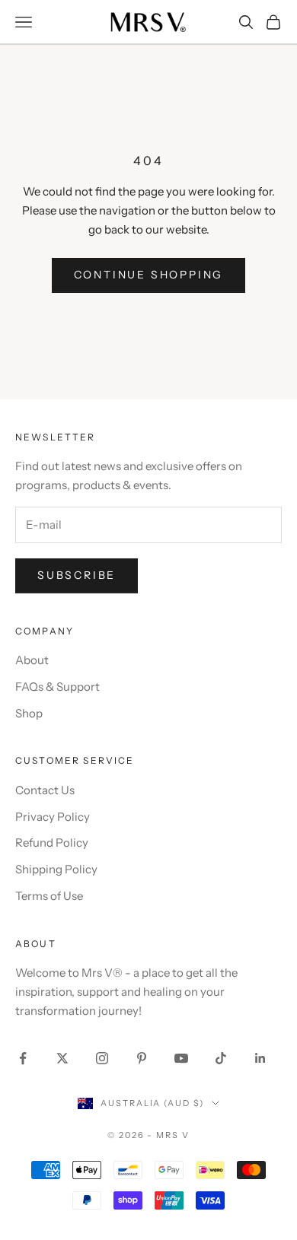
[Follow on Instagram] (102, 1058)
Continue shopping (149, 274)
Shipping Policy (56, 869)
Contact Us (45, 790)
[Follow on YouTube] (181, 1058)
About (32, 660)
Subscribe (76, 575)
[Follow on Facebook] (22, 1058)
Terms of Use (49, 896)
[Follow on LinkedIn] (260, 1058)
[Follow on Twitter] (62, 1058)
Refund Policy (51, 842)
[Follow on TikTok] (220, 1058)
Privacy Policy (52, 816)
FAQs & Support (57, 686)
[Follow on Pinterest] (141, 1058)
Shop (29, 713)
